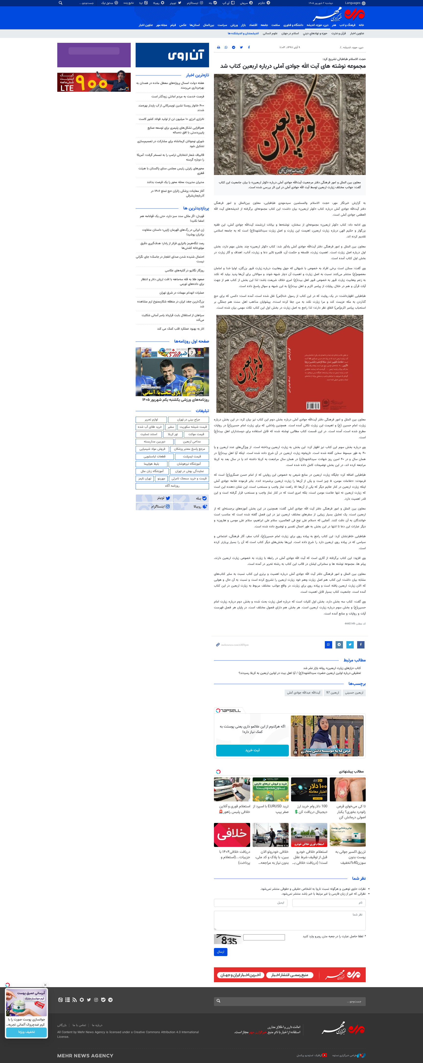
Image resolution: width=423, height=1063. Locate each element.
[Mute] (303, 752)
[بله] (103, 1000)
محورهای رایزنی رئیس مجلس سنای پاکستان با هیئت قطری (171, 171)
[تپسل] (218, 710)
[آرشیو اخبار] (67, 1000)
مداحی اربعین (192, 441)
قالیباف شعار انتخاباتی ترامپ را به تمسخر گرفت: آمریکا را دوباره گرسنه (170, 157)
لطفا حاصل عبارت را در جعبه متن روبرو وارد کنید (334, 936)
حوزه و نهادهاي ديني (315, 33)
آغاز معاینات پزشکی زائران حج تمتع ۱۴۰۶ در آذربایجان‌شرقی (177, 193)
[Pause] (296, 752)
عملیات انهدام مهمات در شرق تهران (182, 292)
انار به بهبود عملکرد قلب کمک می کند (180, 328)
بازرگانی (62, 1025)
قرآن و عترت (338, 33)
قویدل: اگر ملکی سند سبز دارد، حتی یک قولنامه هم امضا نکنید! (172, 218)
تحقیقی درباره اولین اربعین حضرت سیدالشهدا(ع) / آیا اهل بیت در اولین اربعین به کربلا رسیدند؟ (300, 673)
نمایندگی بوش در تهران (189, 471)
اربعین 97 (332, 692)
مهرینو (161, 478)
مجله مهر (161, 25)
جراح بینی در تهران (188, 419)
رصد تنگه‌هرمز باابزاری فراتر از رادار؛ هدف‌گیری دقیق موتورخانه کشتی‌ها (172, 246)
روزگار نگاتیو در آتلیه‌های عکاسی (184, 270)
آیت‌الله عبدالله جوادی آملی (303, 692)
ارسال (220, 951)
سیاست (222, 25)
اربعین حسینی (354, 692)
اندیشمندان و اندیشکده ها (243, 33)
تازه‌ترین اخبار (197, 75)
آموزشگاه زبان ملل (152, 471)
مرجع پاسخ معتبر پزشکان (189, 449)
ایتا (141, 3)
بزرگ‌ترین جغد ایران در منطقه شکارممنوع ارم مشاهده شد (170, 304)
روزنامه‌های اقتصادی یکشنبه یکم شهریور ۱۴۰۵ (174, 400)
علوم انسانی (270, 33)
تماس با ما (79, 1025)
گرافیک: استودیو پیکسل (309, 1055)
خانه (361, 25)
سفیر (171, 427)
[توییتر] (89, 1000)
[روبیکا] (82, 1000)
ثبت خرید (252, 750)
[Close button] (45, 984)
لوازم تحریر (151, 419)
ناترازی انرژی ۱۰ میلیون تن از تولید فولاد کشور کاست (171, 119)
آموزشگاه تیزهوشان (189, 464)
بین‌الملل (208, 25)
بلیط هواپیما (151, 464)
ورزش (234, 25)
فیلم (173, 25)
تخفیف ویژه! (26, 1032)
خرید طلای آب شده (150, 427)
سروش (244, 3)
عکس (182, 25)
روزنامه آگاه (172, 486)
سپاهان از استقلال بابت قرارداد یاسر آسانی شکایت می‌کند (173, 318)
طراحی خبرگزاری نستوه (344, 1055)
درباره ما (97, 1025)
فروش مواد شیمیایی (152, 449)
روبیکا (156, 3)
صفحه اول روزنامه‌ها (191, 341)
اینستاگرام (193, 3)
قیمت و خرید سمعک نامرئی (189, 478)
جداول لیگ (107, 3)
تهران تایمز (144, 478)
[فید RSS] (74, 1000)
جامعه (264, 25)
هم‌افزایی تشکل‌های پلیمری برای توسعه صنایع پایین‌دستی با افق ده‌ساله (176, 130)
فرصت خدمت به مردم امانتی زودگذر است (178, 96)
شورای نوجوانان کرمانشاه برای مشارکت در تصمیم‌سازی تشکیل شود (170, 144)
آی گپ (226, 3)
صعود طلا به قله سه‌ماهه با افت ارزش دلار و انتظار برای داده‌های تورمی (172, 282)
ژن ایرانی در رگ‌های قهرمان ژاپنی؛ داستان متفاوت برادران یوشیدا (173, 232)
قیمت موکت (196, 434)
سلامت (275, 25)
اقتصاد (253, 25)
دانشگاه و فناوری (293, 25)
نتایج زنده (129, 3)
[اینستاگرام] (96, 1000)
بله (211, 3)
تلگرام (262, 3)
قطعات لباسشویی (154, 456)
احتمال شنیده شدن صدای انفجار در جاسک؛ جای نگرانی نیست (170, 259)
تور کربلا (173, 434)
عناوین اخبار (357, 33)
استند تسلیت (149, 434)
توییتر (173, 3)
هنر (334, 25)
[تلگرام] (110, 1000)
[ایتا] (60, 1000)
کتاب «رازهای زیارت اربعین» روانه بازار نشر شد (332, 668)
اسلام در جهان (290, 33)
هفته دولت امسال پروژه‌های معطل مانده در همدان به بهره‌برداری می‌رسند (170, 85)
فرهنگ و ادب (347, 25)
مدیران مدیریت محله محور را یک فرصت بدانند (175, 182)
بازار (243, 25)
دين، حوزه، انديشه (318, 25)
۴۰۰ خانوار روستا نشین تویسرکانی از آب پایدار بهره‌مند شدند (171, 108)
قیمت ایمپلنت (192, 456)
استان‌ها (195, 25)
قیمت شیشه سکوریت (193, 427)
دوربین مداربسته (154, 441)
